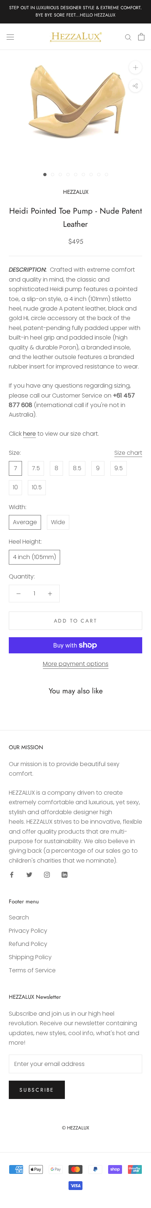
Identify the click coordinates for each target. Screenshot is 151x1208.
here (29, 433)
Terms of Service (32, 970)
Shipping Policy (30, 957)
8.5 (77, 468)
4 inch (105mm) (34, 557)
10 (15, 487)
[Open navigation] (10, 37)
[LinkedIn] (64, 874)
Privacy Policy (28, 930)
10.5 (37, 487)
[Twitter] (29, 874)
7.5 (36, 468)
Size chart (128, 453)
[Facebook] (12, 874)
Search (19, 917)
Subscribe (36, 1089)
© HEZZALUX (75, 1127)
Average (25, 522)
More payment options (75, 664)
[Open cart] (141, 36)
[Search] (128, 36)
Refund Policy (28, 944)
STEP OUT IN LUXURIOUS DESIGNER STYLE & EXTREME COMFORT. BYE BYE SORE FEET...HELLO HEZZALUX (75, 11)
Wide (58, 522)
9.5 (118, 468)
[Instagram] (47, 874)
